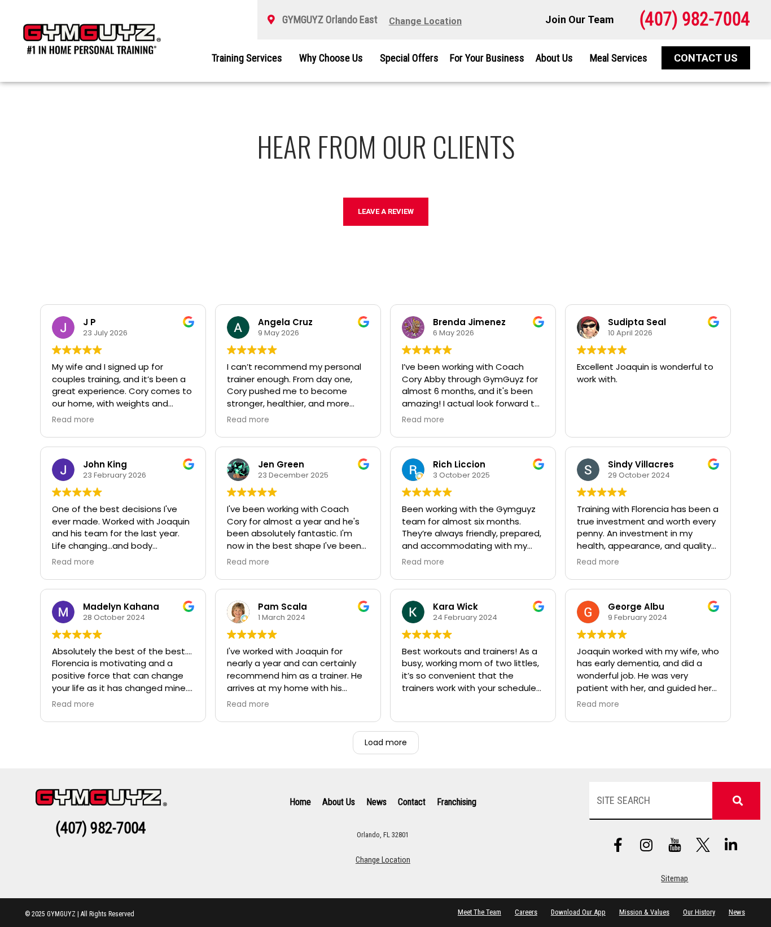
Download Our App (578, 912)
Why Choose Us (331, 58)
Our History (699, 912)
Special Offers (409, 58)
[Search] (736, 801)
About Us (554, 58)
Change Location (383, 860)
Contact (412, 802)
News (376, 802)
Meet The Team (479, 912)
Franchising (456, 802)
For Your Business (487, 58)
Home (300, 802)
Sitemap (674, 879)
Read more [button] (73, 420)
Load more (386, 742)
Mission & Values (644, 912)
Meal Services (618, 58)
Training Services (247, 58)
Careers (526, 912)
